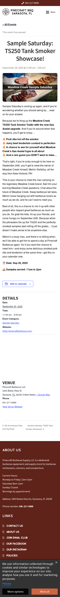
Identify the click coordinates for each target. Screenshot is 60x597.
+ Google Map (43, 394)
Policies (12, 555)
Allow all (44, 591)
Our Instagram (16, 549)
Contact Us (14, 525)
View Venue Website (12, 406)
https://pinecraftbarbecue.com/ (17, 330)
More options (15, 591)
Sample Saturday (10, 322)
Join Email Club (17, 537)
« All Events (9, 24)
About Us (12, 531)
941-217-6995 (32, 3)
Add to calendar (18, 283)
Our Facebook (16, 543)
